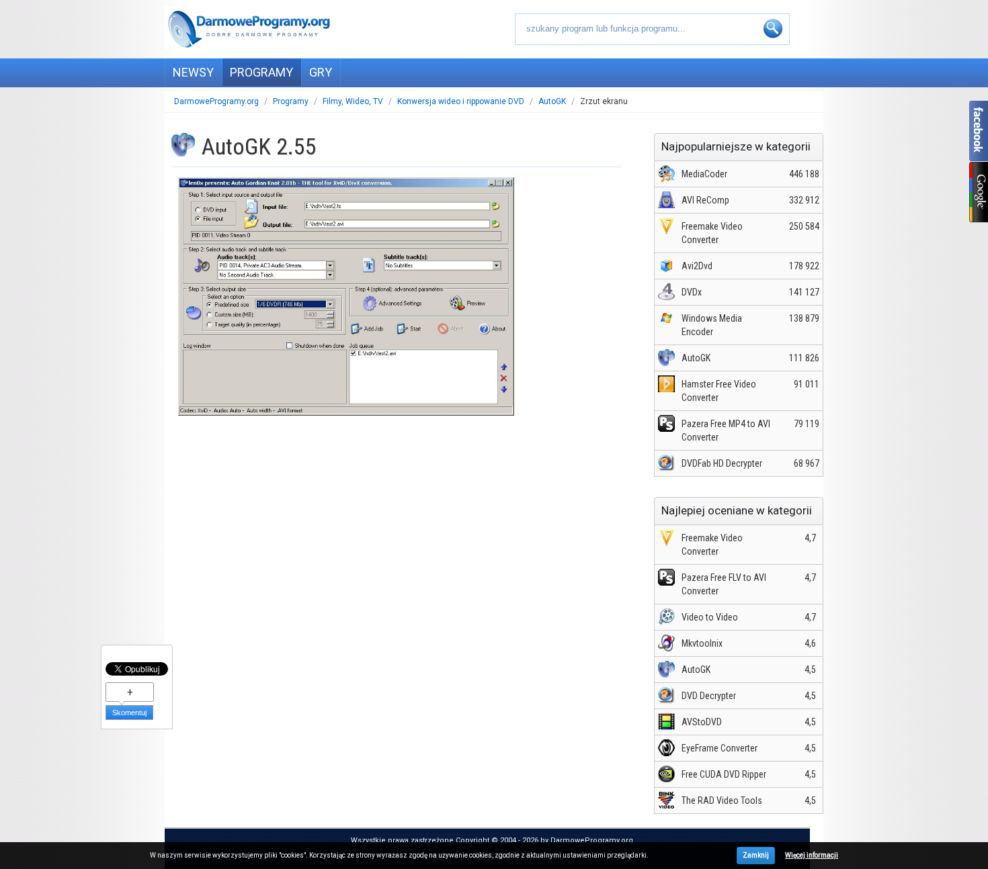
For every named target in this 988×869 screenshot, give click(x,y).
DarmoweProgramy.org (216, 101)
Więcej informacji (811, 855)
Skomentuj (129, 712)
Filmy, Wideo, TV (353, 101)
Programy (290, 101)
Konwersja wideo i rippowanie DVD (460, 101)
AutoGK (552, 101)
